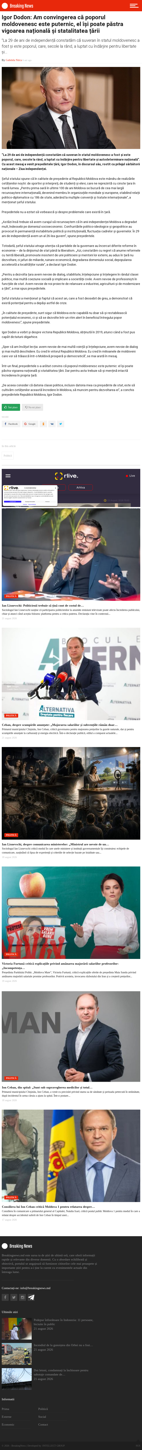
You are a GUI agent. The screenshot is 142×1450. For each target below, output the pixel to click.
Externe (6, 1416)
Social (42, 1416)
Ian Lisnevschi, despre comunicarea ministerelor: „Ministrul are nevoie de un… (55, 844)
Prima (5, 1409)
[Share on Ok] (43, 424)
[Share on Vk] (52, 424)
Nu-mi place (34, 407)
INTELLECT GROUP (53, 1445)
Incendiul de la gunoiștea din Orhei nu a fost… (63, 1345)
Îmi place (12, 407)
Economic (8, 1424)
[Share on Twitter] (60, 424)
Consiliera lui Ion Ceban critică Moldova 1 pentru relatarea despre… (48, 1206)
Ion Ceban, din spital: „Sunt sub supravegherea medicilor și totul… (47, 1087)
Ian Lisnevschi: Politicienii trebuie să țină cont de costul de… (43, 605)
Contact (43, 1424)
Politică (8, 455)
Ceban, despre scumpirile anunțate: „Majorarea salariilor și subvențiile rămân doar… (60, 725)
